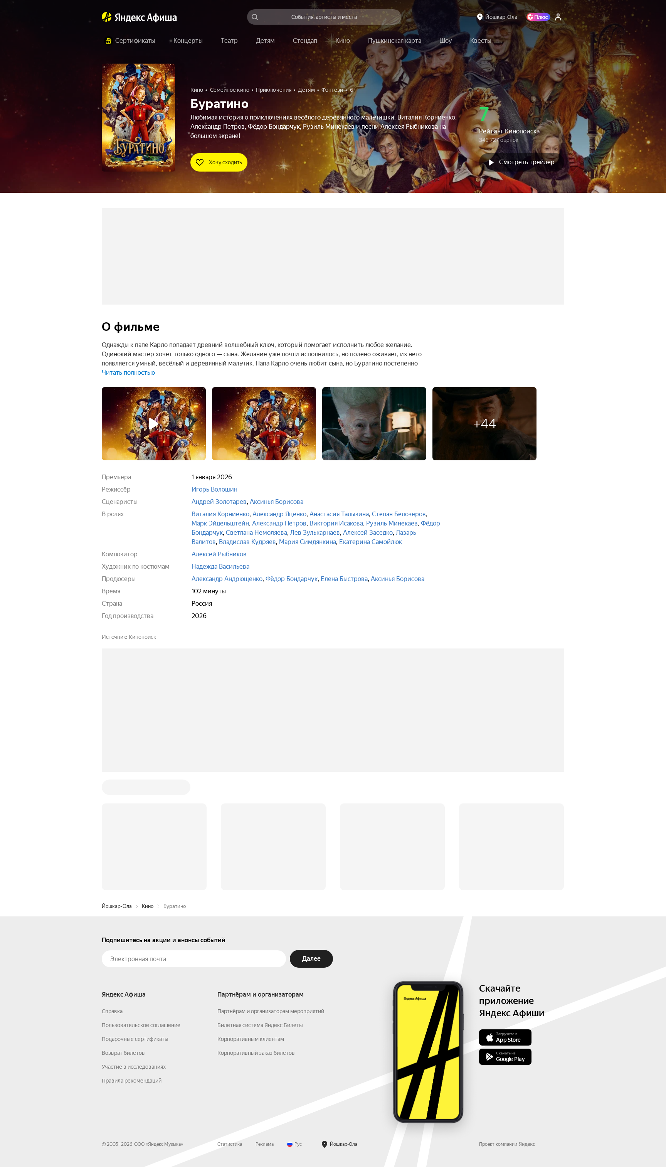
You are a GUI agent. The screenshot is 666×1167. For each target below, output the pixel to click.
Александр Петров (279, 523)
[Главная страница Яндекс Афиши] (107, 17)
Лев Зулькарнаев (315, 532)
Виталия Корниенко (220, 514)
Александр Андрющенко (227, 579)
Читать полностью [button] (128, 372)
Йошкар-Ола (117, 789)
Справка (112, 894)
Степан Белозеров (399, 514)
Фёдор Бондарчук (292, 579)
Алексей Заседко (368, 532)
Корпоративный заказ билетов (256, 936)
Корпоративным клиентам (250, 922)
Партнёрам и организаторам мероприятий (270, 894)
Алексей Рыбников (219, 554)
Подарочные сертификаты (135, 922)
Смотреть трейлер (527, 162)
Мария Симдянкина (307, 542)
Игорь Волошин (214, 489)
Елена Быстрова (344, 579)
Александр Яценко (279, 514)
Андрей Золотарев (219, 501)
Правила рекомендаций (131, 964)
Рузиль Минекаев (392, 523)
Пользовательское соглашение (141, 908)
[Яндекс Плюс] (538, 17)
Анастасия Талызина (339, 514)
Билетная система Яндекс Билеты (260, 908)
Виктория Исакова (336, 523)
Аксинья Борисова (276, 501)
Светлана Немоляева (256, 532)
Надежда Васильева (220, 566)
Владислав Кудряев (247, 542)
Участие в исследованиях (134, 950)
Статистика (229, 1027)
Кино (147, 789)
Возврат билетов (123, 936)
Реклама (265, 1027)
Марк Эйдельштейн (220, 523)
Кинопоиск (142, 637)
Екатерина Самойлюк (370, 542)
